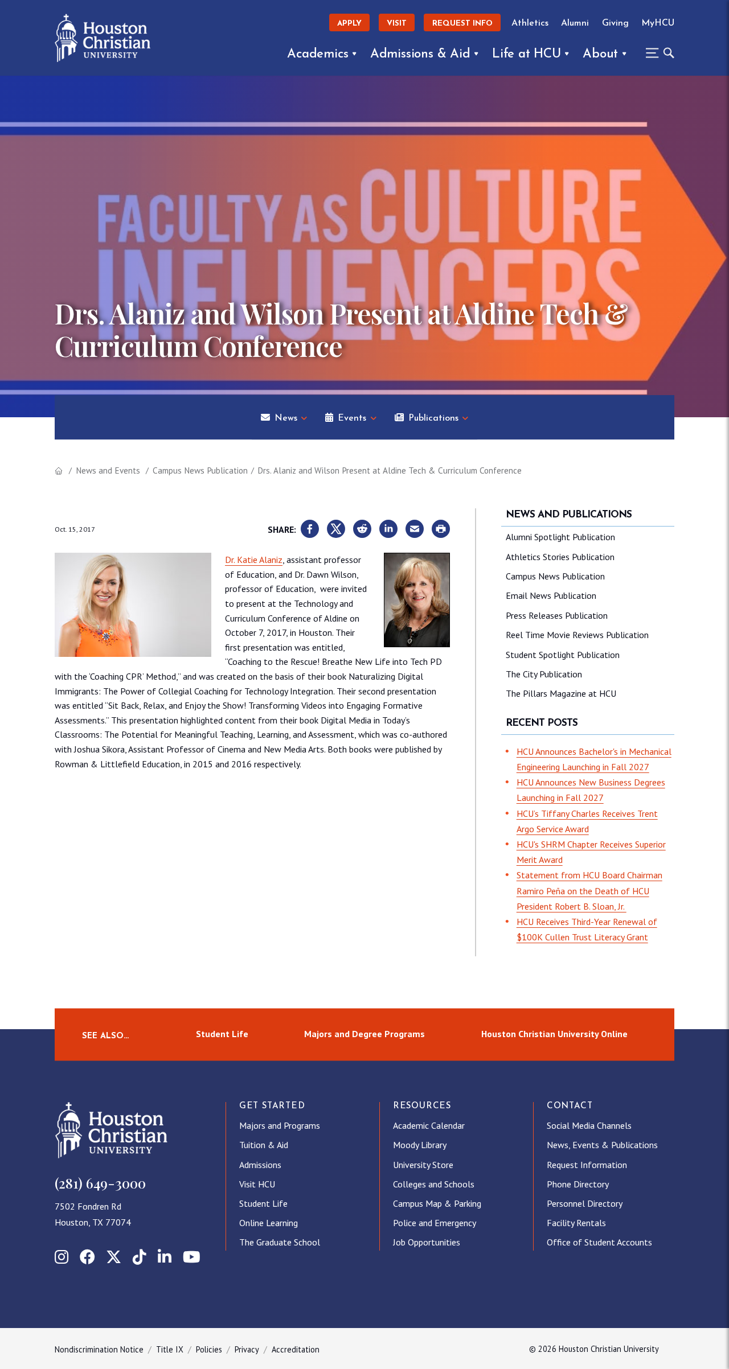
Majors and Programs (279, 1125)
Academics (317, 54)
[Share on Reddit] (362, 529)
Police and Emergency (434, 1222)
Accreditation (296, 1349)
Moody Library (420, 1144)
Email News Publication (551, 595)
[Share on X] (336, 529)
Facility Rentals (576, 1222)
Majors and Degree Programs (364, 1034)
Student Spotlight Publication (563, 654)
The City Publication (544, 674)
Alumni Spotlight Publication (560, 536)
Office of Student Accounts (599, 1242)
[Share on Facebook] (310, 529)
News (286, 418)
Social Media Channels (589, 1125)
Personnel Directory (584, 1203)
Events (352, 418)
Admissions (260, 1164)
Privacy (247, 1349)
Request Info (462, 23)
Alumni (575, 23)
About (600, 54)
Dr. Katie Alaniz (253, 559)
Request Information (587, 1164)
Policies (209, 1349)
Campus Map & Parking (437, 1203)
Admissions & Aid (420, 54)
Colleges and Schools (433, 1184)
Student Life (222, 1034)
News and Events (108, 470)
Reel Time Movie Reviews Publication (577, 634)
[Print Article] (441, 529)
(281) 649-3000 (100, 1183)
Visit (397, 23)
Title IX (169, 1349)
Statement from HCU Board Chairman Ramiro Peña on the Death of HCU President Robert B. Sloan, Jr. (589, 890)
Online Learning (268, 1222)
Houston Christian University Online (554, 1034)
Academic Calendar (429, 1125)
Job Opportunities (426, 1242)
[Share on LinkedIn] (388, 529)
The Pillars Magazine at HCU (561, 693)
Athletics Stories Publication (560, 556)
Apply (349, 23)
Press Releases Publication (557, 615)
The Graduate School (279, 1242)
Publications (433, 418)
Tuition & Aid (263, 1144)
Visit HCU (257, 1184)
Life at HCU (526, 54)
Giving (615, 23)
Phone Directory (578, 1184)
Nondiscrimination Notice (99, 1349)
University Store (423, 1164)
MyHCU (657, 23)
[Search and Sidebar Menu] (656, 53)
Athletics (529, 23)
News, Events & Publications (602, 1144)
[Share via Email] (415, 529)
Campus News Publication (200, 470)
